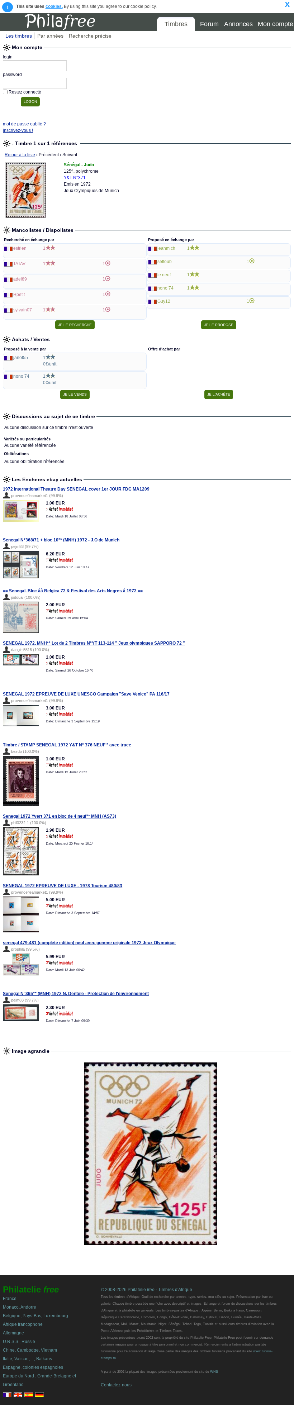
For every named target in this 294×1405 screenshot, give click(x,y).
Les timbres (18, 36)
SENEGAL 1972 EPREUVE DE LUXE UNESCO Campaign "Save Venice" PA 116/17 (86, 694)
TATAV (19, 263)
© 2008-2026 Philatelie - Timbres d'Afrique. (147, 1289)
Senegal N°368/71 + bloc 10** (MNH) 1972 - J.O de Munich (61, 540)
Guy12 (163, 301)
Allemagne (13, 1332)
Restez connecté (25, 92)
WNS (214, 1371)
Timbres (176, 24)
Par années (50, 36)
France (9, 1298)
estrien (20, 248)
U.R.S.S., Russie (19, 1341)
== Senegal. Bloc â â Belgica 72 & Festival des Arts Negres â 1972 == (73, 590)
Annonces (238, 24)
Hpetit (19, 294)
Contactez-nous (116, 1384)
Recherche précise (90, 36)
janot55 (20, 357)
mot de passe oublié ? (24, 123)
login (8, 56)
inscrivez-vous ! (18, 130)
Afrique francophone (23, 1324)
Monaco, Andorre (19, 1307)
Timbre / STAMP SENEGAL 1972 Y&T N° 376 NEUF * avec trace (67, 744)
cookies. (54, 6)
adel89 (20, 279)
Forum (209, 24)
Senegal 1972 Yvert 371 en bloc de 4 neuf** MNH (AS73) (59, 816)
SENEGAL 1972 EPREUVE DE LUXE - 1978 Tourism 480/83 (62, 885)
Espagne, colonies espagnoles (33, 1367)
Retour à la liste (20, 154)
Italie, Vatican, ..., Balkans (27, 1358)
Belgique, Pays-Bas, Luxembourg (35, 1315)
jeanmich (166, 248)
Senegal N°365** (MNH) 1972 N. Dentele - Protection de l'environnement (76, 993)
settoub (164, 261)
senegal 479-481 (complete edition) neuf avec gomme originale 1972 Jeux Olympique (89, 942)
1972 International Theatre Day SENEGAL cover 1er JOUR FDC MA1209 (76, 489)
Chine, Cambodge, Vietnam (30, 1350)
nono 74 (165, 288)
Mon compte (275, 24)
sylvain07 (22, 309)
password (12, 74)
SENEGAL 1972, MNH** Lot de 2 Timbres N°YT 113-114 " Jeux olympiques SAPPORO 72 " (94, 643)
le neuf (164, 274)
